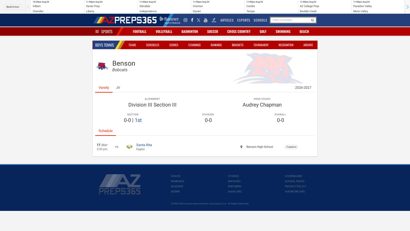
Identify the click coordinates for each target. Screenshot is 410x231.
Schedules (152, 45)
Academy (177, 186)
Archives (234, 181)
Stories (233, 176)
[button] (407, 7)
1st (138, 120)
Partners (234, 186)
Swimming (283, 31)
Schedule (106, 131)
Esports (243, 20)
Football (139, 31)
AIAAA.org (235, 191)
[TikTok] (214, 20)
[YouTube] (205, 20)
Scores (173, 45)
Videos (175, 176)
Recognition (286, 45)
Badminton (12, 6)
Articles (227, 20)
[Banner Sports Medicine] (170, 20)
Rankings (216, 45)
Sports (107, 31)
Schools (260, 20)
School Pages (295, 181)
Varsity (104, 88)
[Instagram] (185, 20)
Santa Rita (144, 147)
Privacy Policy (295, 186)
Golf (263, 31)
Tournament (261, 45)
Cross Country (238, 31)
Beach (304, 31)
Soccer (212, 31)
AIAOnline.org (295, 191)
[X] (198, 20)
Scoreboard (293, 176)
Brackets (237, 45)
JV (118, 88)
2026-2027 (303, 88)
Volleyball (164, 31)
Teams (132, 45)
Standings (194, 45)
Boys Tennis (104, 45)
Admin (175, 191)
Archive (308, 45)
